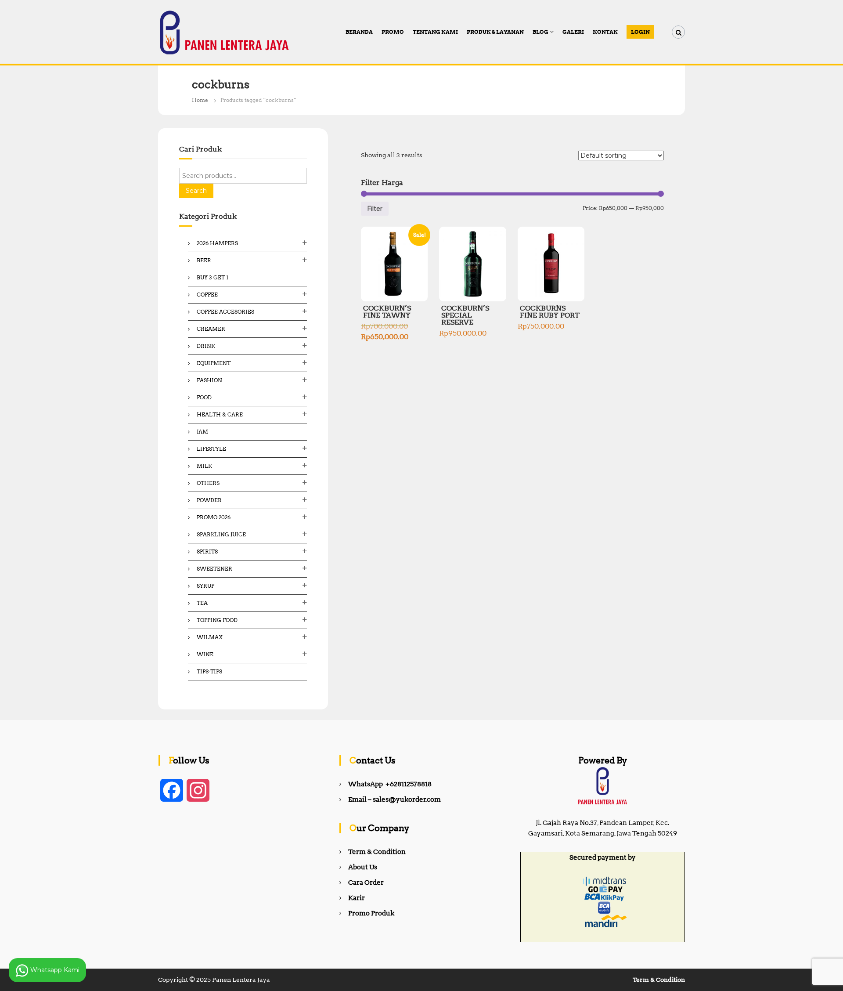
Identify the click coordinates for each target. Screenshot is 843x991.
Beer (204, 260)
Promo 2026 (214, 517)
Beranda (359, 32)
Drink (206, 346)
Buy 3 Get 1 (212, 277)
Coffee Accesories (225, 311)
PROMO (393, 32)
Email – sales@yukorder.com (394, 799)
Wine (205, 654)
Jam (202, 431)
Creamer (211, 329)
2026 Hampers (217, 243)
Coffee (207, 294)
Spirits (207, 551)
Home (200, 100)
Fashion (209, 380)
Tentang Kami (435, 32)
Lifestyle (211, 448)
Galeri (573, 32)
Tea (202, 603)
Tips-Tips (209, 671)
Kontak (605, 32)
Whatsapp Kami (54, 969)
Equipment (214, 363)
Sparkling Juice (221, 534)
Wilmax (210, 637)
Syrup (205, 585)
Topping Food (217, 620)
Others (208, 483)
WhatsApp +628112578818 (390, 784)
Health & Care (220, 414)
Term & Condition (377, 852)
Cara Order (366, 882)
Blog (540, 32)
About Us (362, 867)
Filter (374, 209)
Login (640, 32)
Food (204, 397)
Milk (204, 466)
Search (196, 191)
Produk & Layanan (495, 32)
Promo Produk (371, 913)
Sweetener (214, 568)
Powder (209, 500)
